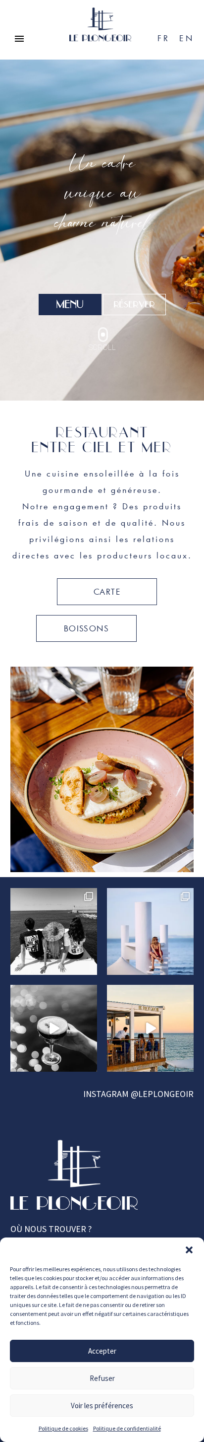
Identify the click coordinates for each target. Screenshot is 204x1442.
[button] (189, 1250)
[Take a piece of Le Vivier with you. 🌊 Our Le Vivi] (53, 931)
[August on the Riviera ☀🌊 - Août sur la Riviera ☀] (150, 931)
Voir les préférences (102, 1405)
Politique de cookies (63, 1428)
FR (163, 38)
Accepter (102, 1351)
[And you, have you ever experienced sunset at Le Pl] (53, 1028)
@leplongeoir (162, 1093)
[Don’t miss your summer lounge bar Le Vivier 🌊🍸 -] (150, 1028)
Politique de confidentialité (127, 1428)
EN (186, 38)
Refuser (102, 1378)
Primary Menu (19, 38)
